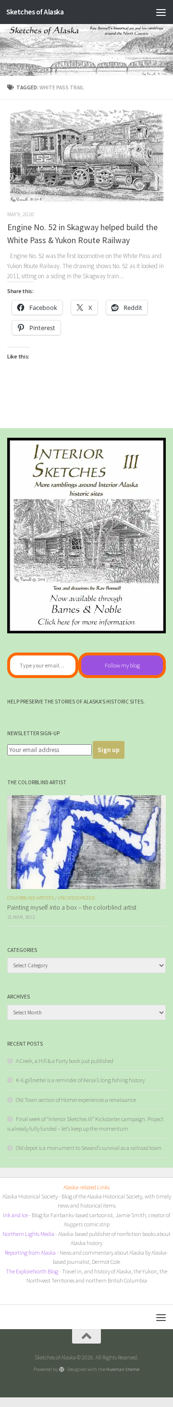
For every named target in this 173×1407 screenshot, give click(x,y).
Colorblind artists (30, 898)
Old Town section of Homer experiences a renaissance (76, 1099)
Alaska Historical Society (30, 1196)
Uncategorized (76, 898)
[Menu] (161, 12)
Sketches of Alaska (34, 11)
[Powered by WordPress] (61, 1369)
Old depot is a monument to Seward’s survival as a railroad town (88, 1147)
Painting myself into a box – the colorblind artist (71, 907)
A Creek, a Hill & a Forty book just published (64, 1060)
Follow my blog (122, 665)
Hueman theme (122, 1369)
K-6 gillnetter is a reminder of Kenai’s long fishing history (80, 1080)
